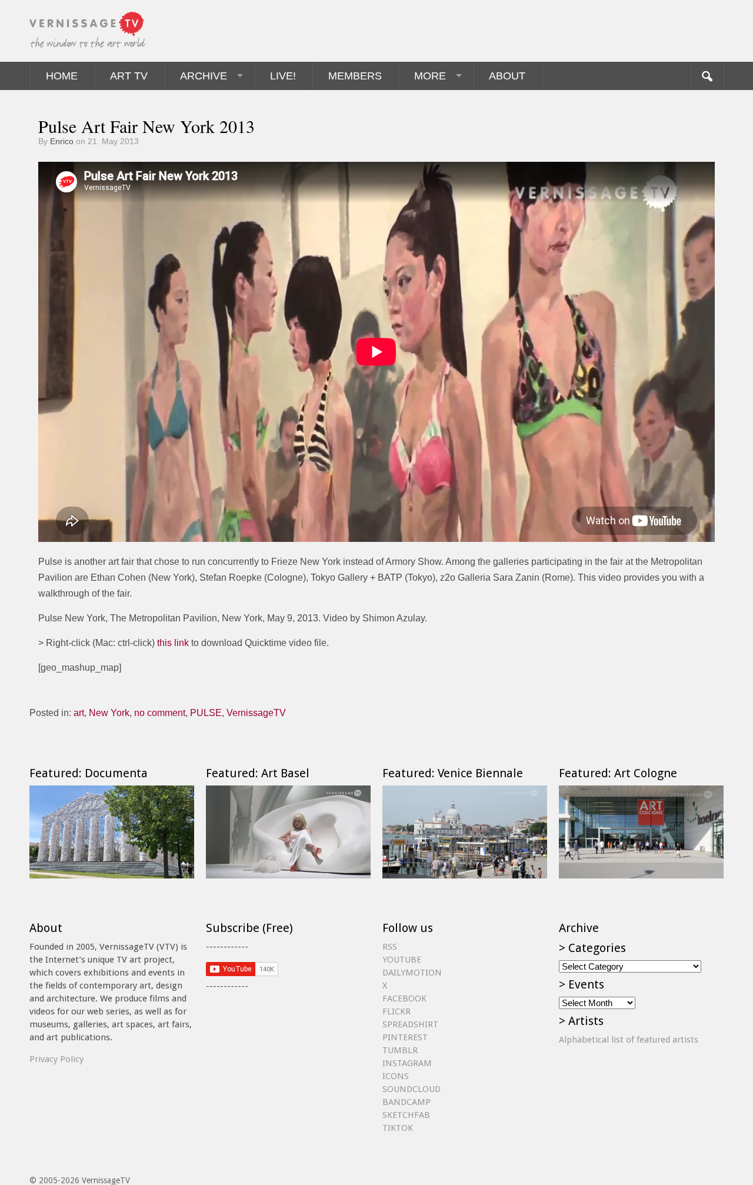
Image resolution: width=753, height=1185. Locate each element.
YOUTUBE (401, 959)
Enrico (62, 141)
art (79, 713)
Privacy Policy (56, 1059)
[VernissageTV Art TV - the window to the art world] (88, 31)
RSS (389, 946)
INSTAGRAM (407, 1063)
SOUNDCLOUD (411, 1089)
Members (355, 76)
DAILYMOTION (412, 972)
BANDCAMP (406, 1102)
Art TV (129, 76)
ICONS (395, 1076)
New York (109, 713)
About (507, 76)
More (430, 76)
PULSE (206, 713)
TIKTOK (397, 1128)
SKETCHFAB (406, 1115)
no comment (159, 713)
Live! (283, 76)
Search (706, 76)
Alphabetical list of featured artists (628, 1039)
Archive (203, 76)
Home (62, 76)
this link (173, 643)
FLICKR (396, 1011)
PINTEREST (405, 1037)
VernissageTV (256, 713)
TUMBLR (400, 1050)
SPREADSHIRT (410, 1024)
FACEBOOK (404, 998)
